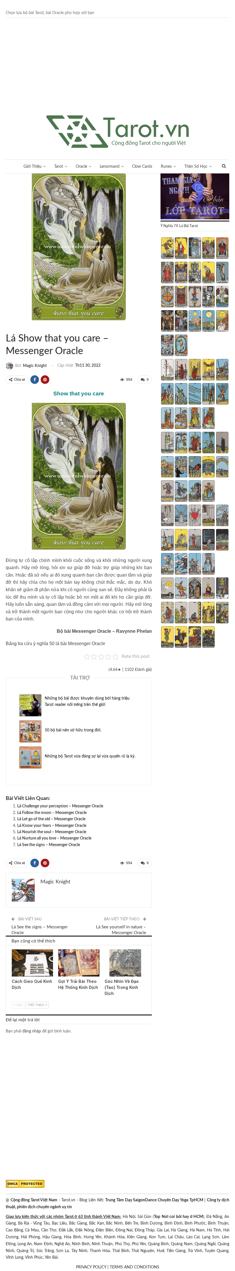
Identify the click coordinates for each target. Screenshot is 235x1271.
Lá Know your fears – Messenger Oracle (51, 826)
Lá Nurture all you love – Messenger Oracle (54, 838)
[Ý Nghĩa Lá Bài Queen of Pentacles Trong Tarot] (195, 637)
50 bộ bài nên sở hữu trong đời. (73, 730)
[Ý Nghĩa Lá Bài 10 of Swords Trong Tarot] (222, 540)
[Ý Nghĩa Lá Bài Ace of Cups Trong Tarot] (167, 443)
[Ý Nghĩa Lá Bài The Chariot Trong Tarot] (195, 273)
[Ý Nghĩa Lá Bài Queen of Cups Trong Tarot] (195, 491)
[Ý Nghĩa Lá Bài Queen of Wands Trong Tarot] (195, 418)
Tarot (58, 167)
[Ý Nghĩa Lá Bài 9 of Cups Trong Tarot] (208, 467)
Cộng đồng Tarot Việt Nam (34, 1200)
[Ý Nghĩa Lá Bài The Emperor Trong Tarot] (222, 248)
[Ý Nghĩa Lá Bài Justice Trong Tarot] (181, 297)
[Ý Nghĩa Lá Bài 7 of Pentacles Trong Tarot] (181, 613)
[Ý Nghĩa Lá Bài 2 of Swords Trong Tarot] (181, 516)
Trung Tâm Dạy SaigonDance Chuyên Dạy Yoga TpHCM (154, 1200)
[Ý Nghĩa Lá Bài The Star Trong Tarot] (195, 321)
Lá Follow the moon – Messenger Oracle (52, 813)
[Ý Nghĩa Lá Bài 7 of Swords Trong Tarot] (181, 540)
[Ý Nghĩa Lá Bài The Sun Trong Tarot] (222, 321)
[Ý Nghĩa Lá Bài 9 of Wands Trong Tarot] (208, 394)
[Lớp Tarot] (194, 197)
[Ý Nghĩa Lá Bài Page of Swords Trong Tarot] (167, 564)
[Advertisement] (117, 72)
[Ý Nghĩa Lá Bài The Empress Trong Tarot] (208, 248)
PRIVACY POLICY (91, 1267)
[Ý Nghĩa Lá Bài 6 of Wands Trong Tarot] (167, 394)
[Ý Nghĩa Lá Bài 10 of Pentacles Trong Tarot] (222, 613)
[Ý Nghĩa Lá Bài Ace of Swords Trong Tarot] (167, 516)
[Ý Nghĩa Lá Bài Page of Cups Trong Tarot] (167, 491)
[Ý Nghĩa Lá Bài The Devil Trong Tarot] (167, 321)
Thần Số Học (195, 167)
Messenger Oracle (8, 326)
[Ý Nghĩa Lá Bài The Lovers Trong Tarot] (181, 273)
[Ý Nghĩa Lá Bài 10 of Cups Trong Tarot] (222, 467)
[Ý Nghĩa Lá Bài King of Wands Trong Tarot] (208, 418)
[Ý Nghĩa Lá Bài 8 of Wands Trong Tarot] (195, 394)
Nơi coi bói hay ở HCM (182, 1217)
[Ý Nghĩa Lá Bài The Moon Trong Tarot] (208, 321)
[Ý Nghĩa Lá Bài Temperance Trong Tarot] (222, 297)
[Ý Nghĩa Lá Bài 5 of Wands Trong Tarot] (222, 370)
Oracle (81, 167)
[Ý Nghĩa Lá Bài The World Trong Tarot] (181, 346)
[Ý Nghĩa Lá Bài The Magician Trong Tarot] (181, 248)
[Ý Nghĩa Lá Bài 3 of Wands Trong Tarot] (195, 370)
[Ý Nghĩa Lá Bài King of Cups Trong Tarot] (208, 491)
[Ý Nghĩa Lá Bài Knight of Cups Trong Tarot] (181, 491)
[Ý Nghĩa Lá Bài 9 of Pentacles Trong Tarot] (208, 613)
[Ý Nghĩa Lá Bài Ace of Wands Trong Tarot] (167, 370)
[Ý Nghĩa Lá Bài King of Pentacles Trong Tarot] (208, 637)
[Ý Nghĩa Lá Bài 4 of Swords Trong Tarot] (208, 516)
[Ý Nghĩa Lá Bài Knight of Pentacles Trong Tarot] (181, 637)
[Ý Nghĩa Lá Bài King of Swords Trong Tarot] (208, 564)
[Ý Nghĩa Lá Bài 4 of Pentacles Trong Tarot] (208, 588)
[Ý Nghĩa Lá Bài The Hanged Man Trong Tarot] (195, 297)
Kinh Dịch (14, 949)
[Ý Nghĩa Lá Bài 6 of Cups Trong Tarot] (167, 467)
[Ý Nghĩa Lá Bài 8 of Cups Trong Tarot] (195, 467)
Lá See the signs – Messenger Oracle (48, 845)
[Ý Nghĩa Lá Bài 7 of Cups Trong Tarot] (181, 467)
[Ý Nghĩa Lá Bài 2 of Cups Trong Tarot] (181, 443)
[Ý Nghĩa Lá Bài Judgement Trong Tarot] (167, 346)
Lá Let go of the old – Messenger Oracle (51, 819)
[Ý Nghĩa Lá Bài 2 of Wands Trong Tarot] (181, 370)
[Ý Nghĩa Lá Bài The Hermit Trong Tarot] (222, 273)
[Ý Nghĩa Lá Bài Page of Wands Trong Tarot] (167, 418)
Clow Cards (142, 167)
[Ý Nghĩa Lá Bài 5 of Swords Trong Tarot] (222, 516)
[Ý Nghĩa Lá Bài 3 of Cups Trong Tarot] (195, 443)
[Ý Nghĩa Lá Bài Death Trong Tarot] (208, 297)
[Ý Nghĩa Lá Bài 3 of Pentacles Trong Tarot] (195, 588)
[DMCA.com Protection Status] (25, 1184)
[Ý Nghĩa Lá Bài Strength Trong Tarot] (208, 273)
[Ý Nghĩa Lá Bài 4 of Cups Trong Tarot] (208, 443)
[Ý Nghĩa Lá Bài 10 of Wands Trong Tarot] (222, 394)
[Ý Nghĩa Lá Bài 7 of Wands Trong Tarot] (181, 394)
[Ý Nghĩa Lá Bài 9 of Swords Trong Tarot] (208, 540)
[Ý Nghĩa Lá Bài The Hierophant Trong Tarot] (167, 273)
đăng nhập (31, 1031)
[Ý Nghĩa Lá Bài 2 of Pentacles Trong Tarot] (181, 588)
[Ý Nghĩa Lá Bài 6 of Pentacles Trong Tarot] (167, 613)
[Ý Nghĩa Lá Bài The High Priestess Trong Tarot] (195, 248)
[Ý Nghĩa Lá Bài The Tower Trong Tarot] (181, 321)
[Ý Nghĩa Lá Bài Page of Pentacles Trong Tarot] (167, 637)
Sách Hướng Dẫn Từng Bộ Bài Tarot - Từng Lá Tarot (13, 326)
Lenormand (110, 167)
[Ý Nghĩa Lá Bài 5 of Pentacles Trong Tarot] (222, 588)
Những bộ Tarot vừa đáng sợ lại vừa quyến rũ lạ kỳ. (90, 756)
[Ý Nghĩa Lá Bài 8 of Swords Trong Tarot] (195, 540)
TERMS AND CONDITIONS (134, 1267)
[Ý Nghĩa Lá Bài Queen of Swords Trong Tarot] (195, 564)
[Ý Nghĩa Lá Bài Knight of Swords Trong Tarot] (181, 564)
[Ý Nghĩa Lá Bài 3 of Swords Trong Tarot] (195, 516)
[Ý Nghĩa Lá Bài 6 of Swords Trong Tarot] (167, 540)
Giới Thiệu (32, 167)
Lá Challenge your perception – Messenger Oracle (60, 806)
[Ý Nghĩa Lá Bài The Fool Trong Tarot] (167, 248)
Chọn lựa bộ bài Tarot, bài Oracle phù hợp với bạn (50, 13)
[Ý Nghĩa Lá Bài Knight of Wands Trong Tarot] (181, 418)
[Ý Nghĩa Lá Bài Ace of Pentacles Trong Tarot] (167, 588)
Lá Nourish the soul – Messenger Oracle (51, 832)
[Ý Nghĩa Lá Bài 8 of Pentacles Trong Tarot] (195, 613)
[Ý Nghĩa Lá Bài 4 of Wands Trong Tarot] (208, 370)
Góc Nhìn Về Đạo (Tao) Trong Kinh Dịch (122, 987)
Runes (166, 167)
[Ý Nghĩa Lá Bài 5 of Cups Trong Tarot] (222, 443)
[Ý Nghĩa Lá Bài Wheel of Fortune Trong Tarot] (167, 297)
